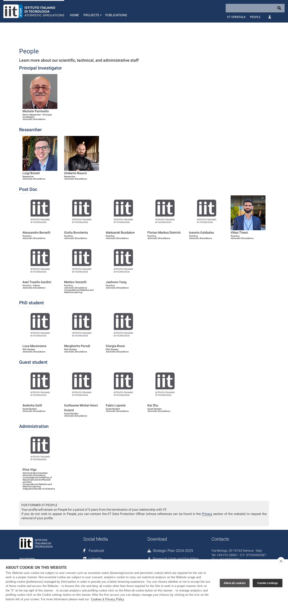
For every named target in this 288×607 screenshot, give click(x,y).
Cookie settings (267, 583)
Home (74, 15)
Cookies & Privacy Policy (107, 599)
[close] (281, 561)
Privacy (207, 514)
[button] (92, 11)
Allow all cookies (235, 583)
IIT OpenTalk (236, 17)
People (255, 17)
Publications (116, 15)
